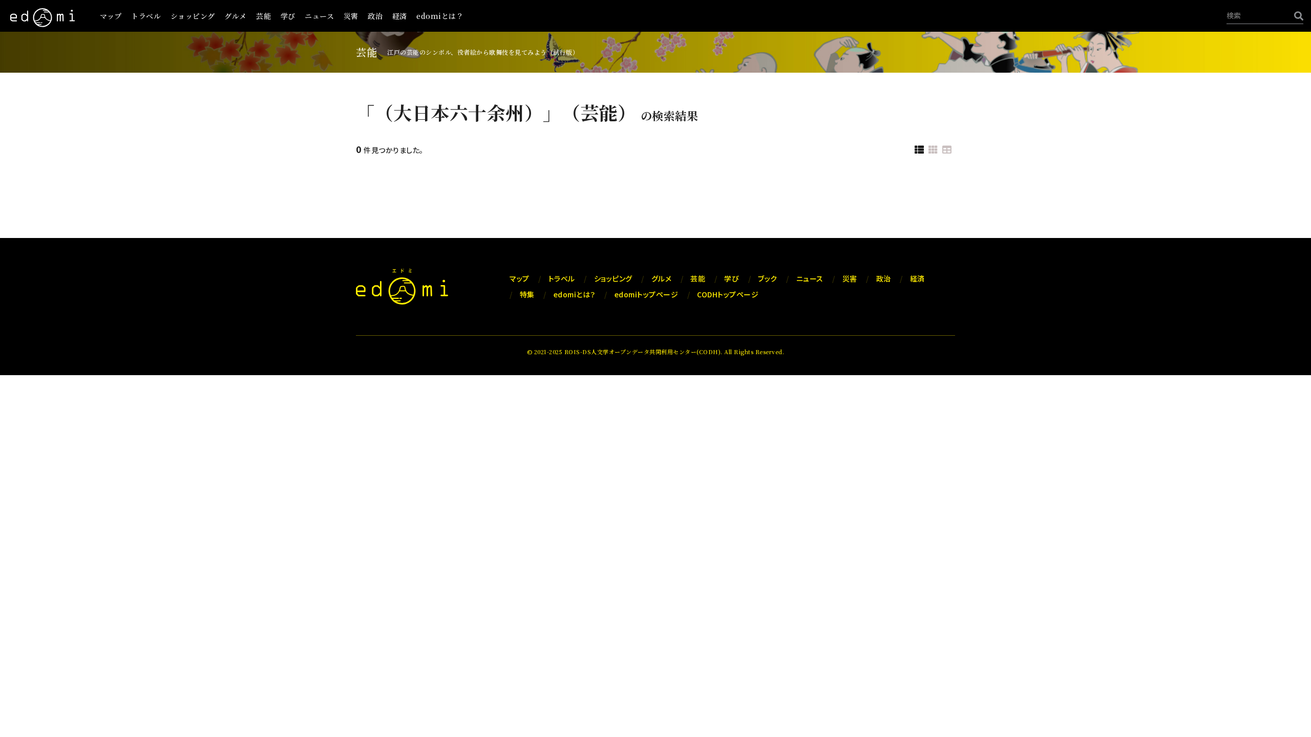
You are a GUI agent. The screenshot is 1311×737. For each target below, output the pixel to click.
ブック (767, 278)
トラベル (146, 16)
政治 (375, 16)
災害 (351, 16)
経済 (399, 16)
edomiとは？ (439, 16)
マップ (111, 16)
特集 (527, 294)
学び (288, 16)
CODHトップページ (727, 294)
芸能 (263, 16)
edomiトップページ (647, 294)
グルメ (235, 16)
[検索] (1296, 16)
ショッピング (193, 16)
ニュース (319, 16)
